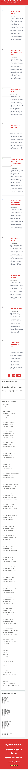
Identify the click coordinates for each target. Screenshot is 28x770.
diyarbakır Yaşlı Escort (8, 619)
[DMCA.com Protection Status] (14, 766)
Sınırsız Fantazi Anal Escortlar (9, 674)
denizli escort (4, 700)
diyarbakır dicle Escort (8, 444)
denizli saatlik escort (6, 712)
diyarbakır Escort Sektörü (8, 477)
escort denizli (4, 699)
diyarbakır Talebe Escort (8, 597)
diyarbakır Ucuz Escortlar (9, 610)
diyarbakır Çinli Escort (8, 440)
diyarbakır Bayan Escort (8, 437)
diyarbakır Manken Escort (8, 535)
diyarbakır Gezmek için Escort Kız (10, 499)
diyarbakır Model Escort (8, 552)
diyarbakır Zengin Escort (8, 632)
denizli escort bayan (6, 697)
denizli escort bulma (5, 726)
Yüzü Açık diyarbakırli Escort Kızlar (11, 685)
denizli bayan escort (6, 698)
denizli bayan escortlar (6, 719)
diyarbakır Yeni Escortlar (8, 621)
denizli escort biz (5, 734)
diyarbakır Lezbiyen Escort (8, 532)
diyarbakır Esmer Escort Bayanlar (10, 484)
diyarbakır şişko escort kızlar (9, 581)
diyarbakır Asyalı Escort (8, 431)
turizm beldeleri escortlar (9, 679)
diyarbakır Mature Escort (8, 544)
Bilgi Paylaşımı (6, 415)
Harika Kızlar (5, 650)
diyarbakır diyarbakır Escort (9, 446)
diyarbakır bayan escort (14, 758)
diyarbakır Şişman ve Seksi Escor (10, 586)
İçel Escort (5, 654)
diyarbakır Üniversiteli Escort (9, 614)
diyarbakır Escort (13, 57)
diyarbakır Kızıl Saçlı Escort (9, 526)
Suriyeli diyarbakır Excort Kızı (9, 676)
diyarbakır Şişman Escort (8, 583)
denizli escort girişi (5, 723)
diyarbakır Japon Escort (8, 519)
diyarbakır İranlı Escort (8, 513)
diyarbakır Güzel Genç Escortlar (10, 508)
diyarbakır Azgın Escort (14, 348)
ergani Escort (6, 643)
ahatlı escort (12, 16)
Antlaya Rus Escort (7, 411)
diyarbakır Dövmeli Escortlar (9, 451)
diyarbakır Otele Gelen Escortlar (10, 561)
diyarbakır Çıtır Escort (14, 311)
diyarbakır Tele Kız (7, 601)
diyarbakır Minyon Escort (8, 548)
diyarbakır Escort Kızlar (8, 475)
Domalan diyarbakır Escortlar (9, 641)
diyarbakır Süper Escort (8, 594)
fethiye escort (6, 648)
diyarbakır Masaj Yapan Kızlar (9, 537)
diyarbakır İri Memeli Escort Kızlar (10, 515)
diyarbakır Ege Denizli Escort (9, 453)
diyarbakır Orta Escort (8, 559)
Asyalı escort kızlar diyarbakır (9, 413)
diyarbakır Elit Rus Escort (8, 457)
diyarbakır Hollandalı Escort (9, 510)
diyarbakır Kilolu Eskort (8, 521)
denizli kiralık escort (5, 713)
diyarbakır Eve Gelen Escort (9, 488)
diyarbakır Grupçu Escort (8, 506)
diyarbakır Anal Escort (8, 426)
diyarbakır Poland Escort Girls (9, 566)
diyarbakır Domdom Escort (8, 448)
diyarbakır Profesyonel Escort (9, 570)
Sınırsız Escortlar (7, 672)
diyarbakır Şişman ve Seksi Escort (10, 588)
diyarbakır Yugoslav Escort (9, 625)
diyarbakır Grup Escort (8, 502)
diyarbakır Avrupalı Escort (8, 433)
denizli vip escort (5, 717)
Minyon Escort (6, 665)
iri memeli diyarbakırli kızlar (9, 656)
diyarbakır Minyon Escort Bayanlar (10, 550)
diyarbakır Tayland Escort (8, 599)
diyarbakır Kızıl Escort (8, 524)
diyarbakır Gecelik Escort (8, 495)
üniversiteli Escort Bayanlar (9, 683)
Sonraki (18, 375)
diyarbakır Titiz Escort (8, 603)
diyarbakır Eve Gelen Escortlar (9, 490)
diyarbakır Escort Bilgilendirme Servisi (11, 473)
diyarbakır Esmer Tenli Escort (9, 486)
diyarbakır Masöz (6, 539)
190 (14, 375)
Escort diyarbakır (6, 645)
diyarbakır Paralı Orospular (9, 563)
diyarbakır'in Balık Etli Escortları (10, 634)
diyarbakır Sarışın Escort (8, 577)
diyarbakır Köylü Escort (8, 530)
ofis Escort (5, 670)
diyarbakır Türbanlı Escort (9, 606)
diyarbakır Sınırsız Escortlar (9, 592)
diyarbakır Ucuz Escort (8, 608)
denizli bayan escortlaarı (6, 721)
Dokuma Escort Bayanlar (8, 639)
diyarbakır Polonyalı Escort (9, 568)
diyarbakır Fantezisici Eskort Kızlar (10, 493)
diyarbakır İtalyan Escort (8, 517)
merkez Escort (6, 659)
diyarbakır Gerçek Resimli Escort (10, 497)
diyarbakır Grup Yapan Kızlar (9, 504)
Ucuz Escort (5, 681)
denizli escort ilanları (6, 707)
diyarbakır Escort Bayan (8, 468)
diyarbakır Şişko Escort (8, 579)
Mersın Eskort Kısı (6, 663)
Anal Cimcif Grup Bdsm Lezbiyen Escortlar (12, 406)
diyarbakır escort (14, 744)
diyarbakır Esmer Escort (8, 482)
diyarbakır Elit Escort (7, 455)
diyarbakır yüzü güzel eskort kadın (10, 630)
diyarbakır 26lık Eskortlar (8, 422)
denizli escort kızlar (5, 709)
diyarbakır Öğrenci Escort (8, 555)
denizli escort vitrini (5, 732)
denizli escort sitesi (5, 715)
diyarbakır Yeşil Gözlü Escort (9, 623)
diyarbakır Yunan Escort (8, 628)
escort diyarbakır (14, 762)
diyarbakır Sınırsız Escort (8, 590)
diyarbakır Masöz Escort (8, 541)
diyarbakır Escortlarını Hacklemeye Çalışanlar (13, 479)
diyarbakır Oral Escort (8, 557)
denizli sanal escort (5, 708)
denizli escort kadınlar (6, 710)
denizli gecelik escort (6, 711)
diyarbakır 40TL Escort (8, 424)
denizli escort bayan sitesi (7, 733)
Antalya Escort (6, 409)
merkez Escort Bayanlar (8, 661)
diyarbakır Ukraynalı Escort (9, 612)
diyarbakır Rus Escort (7, 572)
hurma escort (6, 652)
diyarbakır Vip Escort (7, 617)
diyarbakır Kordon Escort (8, 528)
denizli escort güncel (6, 724)
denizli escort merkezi (6, 722)
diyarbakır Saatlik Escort (8, 575)
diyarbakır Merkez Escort (8, 546)
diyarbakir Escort (13, 168)
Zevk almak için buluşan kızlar (9, 687)
